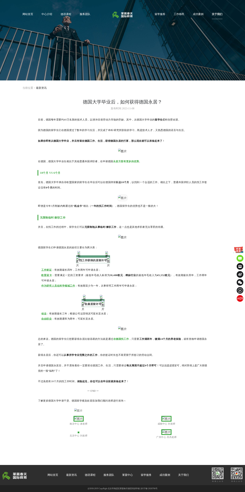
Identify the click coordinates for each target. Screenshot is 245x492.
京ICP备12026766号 (149, 488)
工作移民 (179, 14)
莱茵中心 (127, 474)
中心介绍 (47, 14)
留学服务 (160, 14)
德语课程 (66, 14)
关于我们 (217, 14)
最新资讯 (41, 87)
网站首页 (27, 14)
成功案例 (198, 14)
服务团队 (85, 14)
